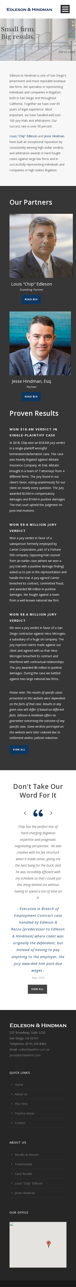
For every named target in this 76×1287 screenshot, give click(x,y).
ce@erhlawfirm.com (32, 1049)
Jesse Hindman (54, 136)
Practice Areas (24, 1113)
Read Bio (31, 299)
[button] (49, 1244)
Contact (20, 1123)
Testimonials (23, 1164)
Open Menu (65, 9)
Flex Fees (21, 1104)
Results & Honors (27, 1155)
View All (19, 749)
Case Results (23, 1174)
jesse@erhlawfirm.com (25, 1055)
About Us (21, 1094)
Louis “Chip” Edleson (23, 136)
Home (19, 1085)
